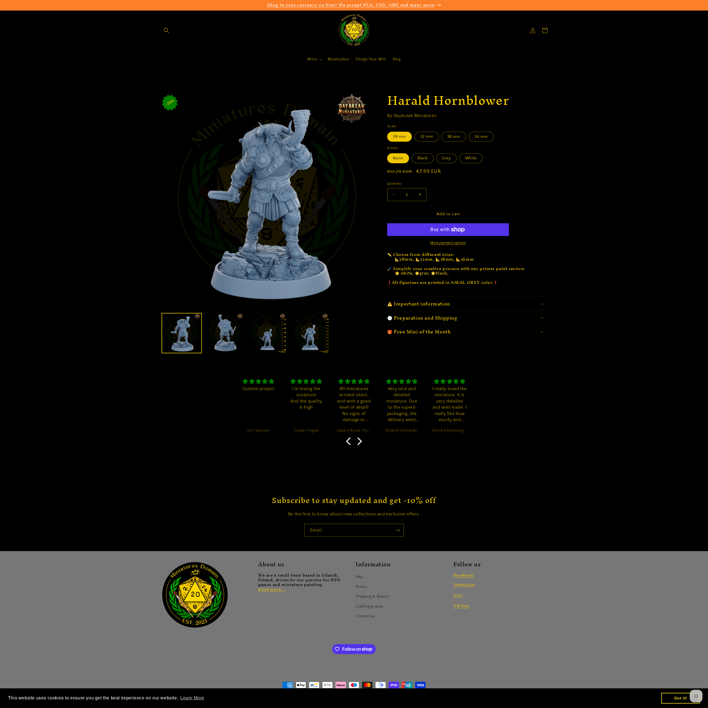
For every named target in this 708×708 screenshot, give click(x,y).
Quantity (394, 183)
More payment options (448, 243)
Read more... (271, 589)
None (398, 158)
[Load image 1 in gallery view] (182, 333)
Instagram (464, 584)
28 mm (399, 136)
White (471, 158)
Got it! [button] (680, 698)
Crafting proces (369, 606)
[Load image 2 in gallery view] (224, 333)
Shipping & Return (372, 596)
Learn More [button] (192, 698)
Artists (361, 587)
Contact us (365, 616)
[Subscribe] (397, 530)
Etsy (458, 595)
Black (423, 158)
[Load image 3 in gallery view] (267, 333)
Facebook (463, 575)
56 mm (481, 136)
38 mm (453, 136)
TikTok (461, 605)
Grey (446, 158)
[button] (166, 30)
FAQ (359, 577)
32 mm (426, 136)
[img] (258, 382)
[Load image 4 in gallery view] (309, 333)
